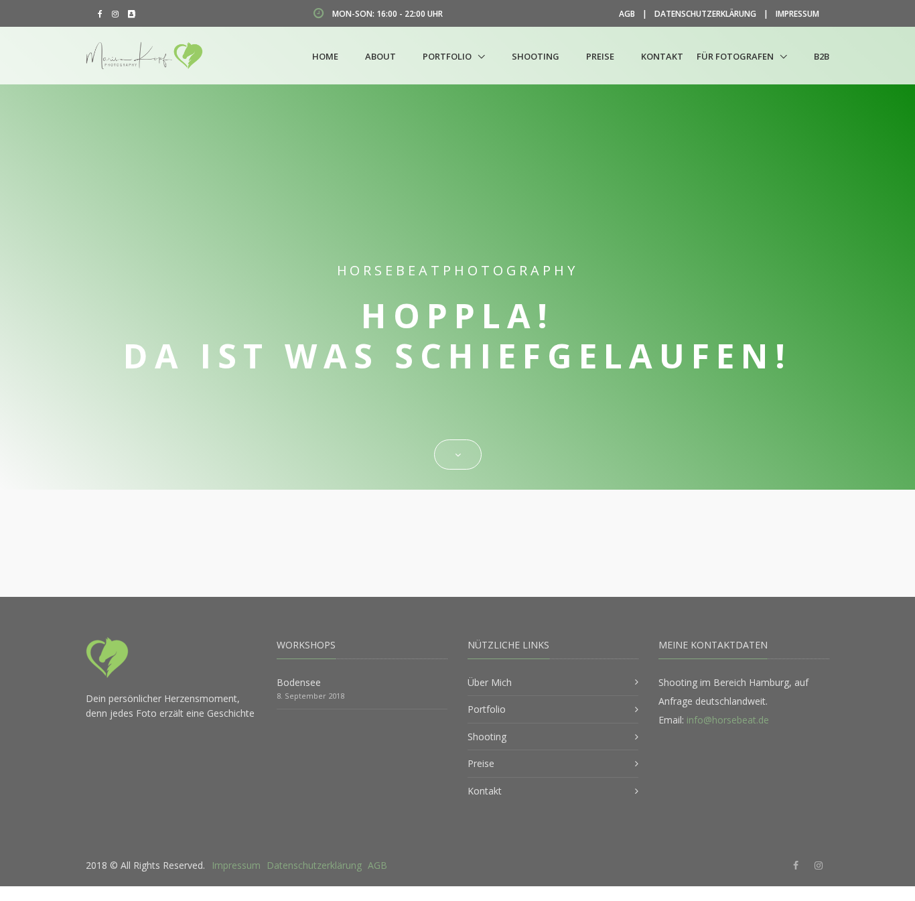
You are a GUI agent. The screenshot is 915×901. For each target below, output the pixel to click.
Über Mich (490, 682)
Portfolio (447, 56)
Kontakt (662, 56)
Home (325, 56)
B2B (821, 56)
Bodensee (299, 682)
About (380, 56)
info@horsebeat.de (728, 719)
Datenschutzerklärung (705, 13)
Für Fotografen (735, 56)
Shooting (535, 56)
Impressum (797, 13)
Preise (600, 56)
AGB (627, 13)
